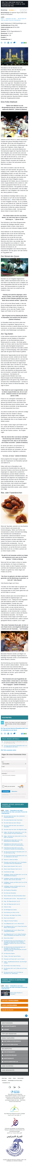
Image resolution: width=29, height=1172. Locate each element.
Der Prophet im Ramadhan (10, 890)
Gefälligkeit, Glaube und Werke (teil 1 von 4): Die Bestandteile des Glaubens (15, 875)
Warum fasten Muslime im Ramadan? (16, 993)
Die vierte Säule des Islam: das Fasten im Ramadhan (14, 826)
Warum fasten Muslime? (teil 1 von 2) (13, 866)
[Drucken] (8, 42)
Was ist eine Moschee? (9, 918)
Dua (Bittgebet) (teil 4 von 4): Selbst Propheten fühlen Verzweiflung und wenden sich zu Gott (15, 935)
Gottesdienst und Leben (11, 18)
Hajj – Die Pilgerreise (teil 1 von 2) (12, 901)
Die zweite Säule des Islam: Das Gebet (13, 820)
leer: (3, 17)
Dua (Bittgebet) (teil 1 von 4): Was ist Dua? (14, 923)
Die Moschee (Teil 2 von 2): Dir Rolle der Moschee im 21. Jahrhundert (13, 973)
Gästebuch (4, 1080)
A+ (25, 10)
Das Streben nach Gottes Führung (12, 965)
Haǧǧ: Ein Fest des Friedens (10, 920)
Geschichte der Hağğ (9, 871)
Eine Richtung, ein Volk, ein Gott (11, 912)
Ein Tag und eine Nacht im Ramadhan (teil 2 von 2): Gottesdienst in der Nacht (14, 729)
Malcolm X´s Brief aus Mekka (11, 859)
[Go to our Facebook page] (10, 1087)
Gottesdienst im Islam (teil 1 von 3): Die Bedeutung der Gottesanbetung (13, 840)
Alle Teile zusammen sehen (8, 750)
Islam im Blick (20, 1078)
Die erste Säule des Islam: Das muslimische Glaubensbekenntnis (14, 816)
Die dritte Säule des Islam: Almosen (12, 822)
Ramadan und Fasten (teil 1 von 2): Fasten (14, 959)
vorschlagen (6, 791)
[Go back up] (26, 1015)
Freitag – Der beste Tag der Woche (12, 956)
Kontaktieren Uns (6, 1082)
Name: (3, 757)
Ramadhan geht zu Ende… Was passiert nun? (15, 898)
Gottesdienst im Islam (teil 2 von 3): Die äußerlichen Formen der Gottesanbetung (13, 844)
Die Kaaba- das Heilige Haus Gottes (12, 915)
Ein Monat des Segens (9, 953)
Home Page (4, 1078)
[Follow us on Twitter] (14, 1087)
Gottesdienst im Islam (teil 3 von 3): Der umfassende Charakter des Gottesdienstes (14, 848)
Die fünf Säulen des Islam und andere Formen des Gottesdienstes (14, 811)
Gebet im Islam (7, 906)
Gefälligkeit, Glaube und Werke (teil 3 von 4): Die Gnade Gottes (15, 883)
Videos (7, 985)
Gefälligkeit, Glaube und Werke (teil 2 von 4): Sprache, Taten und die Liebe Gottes (14, 879)
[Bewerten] (2, 42)
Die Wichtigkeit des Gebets (10, 909)
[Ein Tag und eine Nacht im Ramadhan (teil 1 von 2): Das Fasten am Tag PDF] (11, 42)
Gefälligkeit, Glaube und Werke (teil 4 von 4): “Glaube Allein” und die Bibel (14, 887)
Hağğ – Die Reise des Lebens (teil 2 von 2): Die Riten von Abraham (15, 837)
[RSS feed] (19, 1087)
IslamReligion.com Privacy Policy (15, 1080)
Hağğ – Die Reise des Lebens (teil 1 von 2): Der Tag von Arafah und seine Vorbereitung (15, 833)
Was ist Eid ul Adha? (9, 938)
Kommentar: (5, 773)
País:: (3, 762)
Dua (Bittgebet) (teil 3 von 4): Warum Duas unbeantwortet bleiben (14, 931)
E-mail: (3, 766)
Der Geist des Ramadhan (10, 893)
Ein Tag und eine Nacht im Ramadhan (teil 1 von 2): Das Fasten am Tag (15, 742)
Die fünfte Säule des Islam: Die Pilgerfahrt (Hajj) (15, 829)
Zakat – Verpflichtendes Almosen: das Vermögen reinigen (15, 962)
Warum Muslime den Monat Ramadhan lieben (15, 895)
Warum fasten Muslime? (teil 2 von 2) (13, 869)
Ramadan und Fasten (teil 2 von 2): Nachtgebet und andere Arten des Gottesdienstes (15, 863)
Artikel (2, 18)
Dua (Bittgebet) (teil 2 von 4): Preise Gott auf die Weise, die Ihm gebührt (15, 927)
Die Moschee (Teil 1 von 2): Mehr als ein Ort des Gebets (15, 969)
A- (21, 10)
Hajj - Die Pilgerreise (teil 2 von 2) (12, 904)
